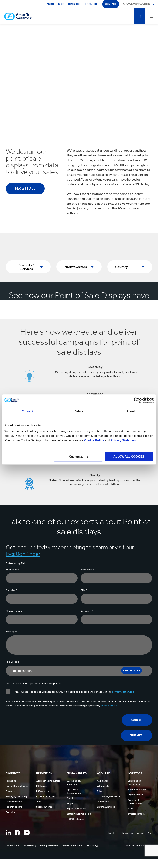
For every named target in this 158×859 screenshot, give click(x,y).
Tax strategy (92, 845)
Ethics (100, 791)
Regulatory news (136, 794)
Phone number (14, 611)
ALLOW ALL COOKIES (129, 456)
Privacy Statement (123, 440)
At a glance (102, 780)
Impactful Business (76, 808)
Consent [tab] (27, 411)
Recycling (11, 812)
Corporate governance (108, 796)
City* (84, 590)
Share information (137, 789)
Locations (91, 4)
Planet (70, 798)
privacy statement (123, 691)
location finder (23, 553)
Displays (10, 791)
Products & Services (26, 267)
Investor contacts (137, 813)
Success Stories (44, 807)
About (50, 4)
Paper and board (14, 807)
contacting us (109, 705)
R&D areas (41, 786)
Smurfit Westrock (106, 807)
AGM (130, 808)
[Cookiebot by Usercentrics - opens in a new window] (137, 400)
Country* (11, 590)
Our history (103, 801)
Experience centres (45, 796)
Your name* (12, 569)
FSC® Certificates (75, 819)
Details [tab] (79, 411)
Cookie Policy (94, 440)
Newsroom (75, 4)
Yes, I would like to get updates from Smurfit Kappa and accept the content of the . (74, 691)
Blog (61, 4)
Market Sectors (75, 267)
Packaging (11, 780)
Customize (76, 456)
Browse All (25, 188)
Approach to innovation (48, 780)
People (70, 803)
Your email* (87, 569)
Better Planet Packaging (79, 813)
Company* (87, 611)
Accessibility (12, 845)
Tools (39, 801)
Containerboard (14, 801)
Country (121, 267)
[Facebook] (17, 832)
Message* (11, 631)
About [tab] (130, 411)
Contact (110, 4)
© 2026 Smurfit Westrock (139, 845)
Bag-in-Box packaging (17, 786)
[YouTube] (27, 832)
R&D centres (42, 791)
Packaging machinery (16, 796)
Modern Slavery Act (72, 845)
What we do (103, 786)
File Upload (12, 662)
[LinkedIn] (8, 832)
